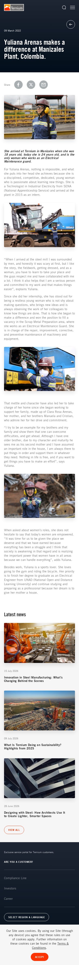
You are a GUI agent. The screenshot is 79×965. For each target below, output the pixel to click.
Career (8, 898)
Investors (10, 888)
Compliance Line (15, 878)
